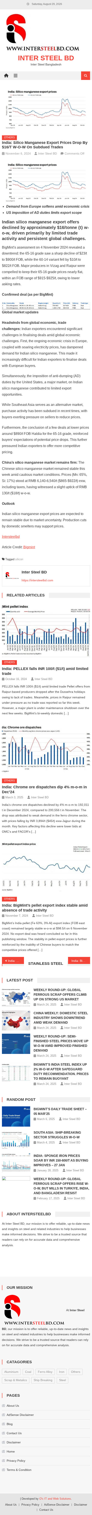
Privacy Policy (16, 1460)
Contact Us (14, 1433)
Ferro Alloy (45, 1371)
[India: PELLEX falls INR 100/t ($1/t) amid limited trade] (46, 629)
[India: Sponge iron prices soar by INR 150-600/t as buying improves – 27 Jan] (16, 1163)
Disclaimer (14, 1442)
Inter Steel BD (46, 58)
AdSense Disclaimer (20, 1415)
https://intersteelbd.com (37, 580)
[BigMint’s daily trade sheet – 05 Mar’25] (16, 1116)
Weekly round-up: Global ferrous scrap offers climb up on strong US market (60, 994)
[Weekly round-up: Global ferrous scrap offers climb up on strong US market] (16, 997)
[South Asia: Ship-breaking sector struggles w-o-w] (16, 1140)
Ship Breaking (43, 1380)
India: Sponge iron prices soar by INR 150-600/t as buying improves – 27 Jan (61, 1160)
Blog (10, 1424)
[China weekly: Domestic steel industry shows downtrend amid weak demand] (16, 1020)
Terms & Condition (19, 1470)
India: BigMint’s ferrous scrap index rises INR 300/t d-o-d (80, 960)
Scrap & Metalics (15, 1380)
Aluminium (11, 1371)
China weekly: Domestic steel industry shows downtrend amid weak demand (61, 1017)
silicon (19, 559)
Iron (61, 1371)
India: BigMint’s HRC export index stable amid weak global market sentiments (16, 960)
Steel (62, 1380)
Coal (28, 1371)
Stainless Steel (45, 963)
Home (11, 1451)
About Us (13, 1405)
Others (9, 137)
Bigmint (29, 547)
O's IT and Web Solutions (55, 1498)
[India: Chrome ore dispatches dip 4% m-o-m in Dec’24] (46, 747)
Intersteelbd (11, 536)
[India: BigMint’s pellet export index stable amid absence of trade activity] (46, 866)
